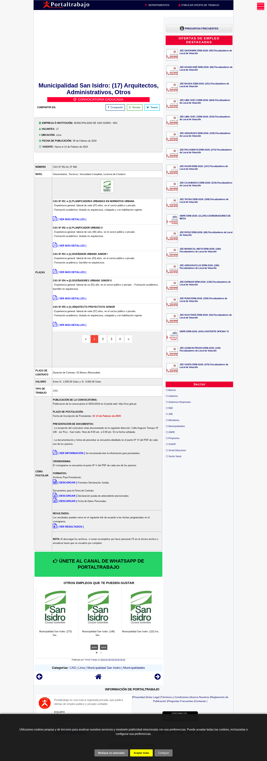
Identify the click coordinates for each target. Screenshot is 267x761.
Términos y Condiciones (175, 697)
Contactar (200, 701)
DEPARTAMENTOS (158, 5)
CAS (73, 668)
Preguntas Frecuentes (180, 701)
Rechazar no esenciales (111, 753)
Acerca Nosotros (199, 697)
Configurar (163, 753)
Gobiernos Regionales (180, 402)
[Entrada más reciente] (39, 678)
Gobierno (173, 396)
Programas (174, 438)
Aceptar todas (141, 753)
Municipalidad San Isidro (104, 668)
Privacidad (139, 697)
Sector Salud (175, 456)
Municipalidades (134, 668)
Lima (81, 668)
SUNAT (172, 444)
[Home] (98, 678)
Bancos (172, 390)
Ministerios (174, 420)
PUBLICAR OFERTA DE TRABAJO (200, 5)
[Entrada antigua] (158, 678)
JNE (171, 414)
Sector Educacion (177, 450)
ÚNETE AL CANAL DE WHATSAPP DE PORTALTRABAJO (101, 564)
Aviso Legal (152, 697)
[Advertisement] (98, 48)
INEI (171, 408)
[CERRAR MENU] (260, 6)
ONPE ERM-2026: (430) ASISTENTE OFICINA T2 (204, 331)
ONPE (172, 432)
